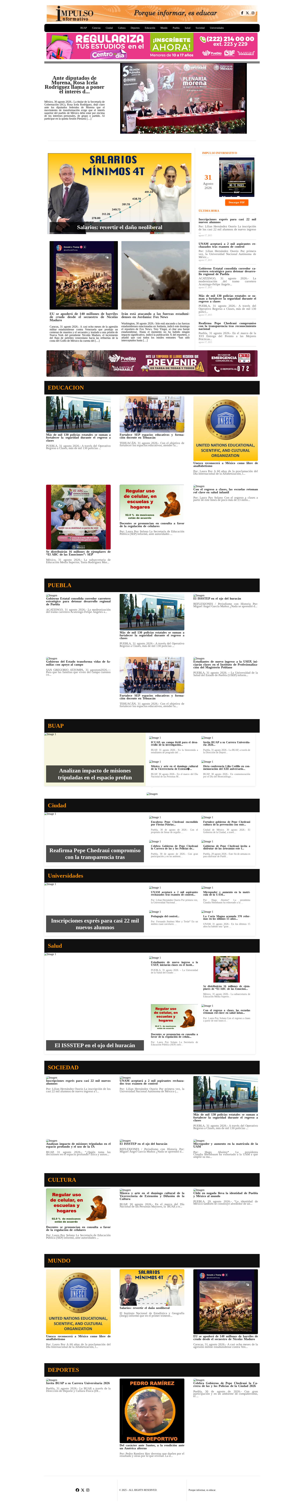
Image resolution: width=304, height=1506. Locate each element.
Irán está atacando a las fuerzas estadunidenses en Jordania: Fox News (155, 315)
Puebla (176, 28)
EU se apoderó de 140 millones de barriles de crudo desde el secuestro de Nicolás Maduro (84, 317)
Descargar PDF (237, 202)
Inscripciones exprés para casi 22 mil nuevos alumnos (95, 923)
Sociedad (200, 28)
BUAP (83, 28)
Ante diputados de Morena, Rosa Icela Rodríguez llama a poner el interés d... (74, 85)
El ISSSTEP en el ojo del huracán (95, 1045)
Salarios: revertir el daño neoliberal (119, 227)
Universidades (217, 28)
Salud (187, 28)
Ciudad (109, 28)
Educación (150, 28)
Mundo (163, 28)
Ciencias (96, 28)
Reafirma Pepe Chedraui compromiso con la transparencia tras (95, 853)
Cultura (121, 28)
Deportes (135, 28)
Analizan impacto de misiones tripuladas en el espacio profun (95, 773)
